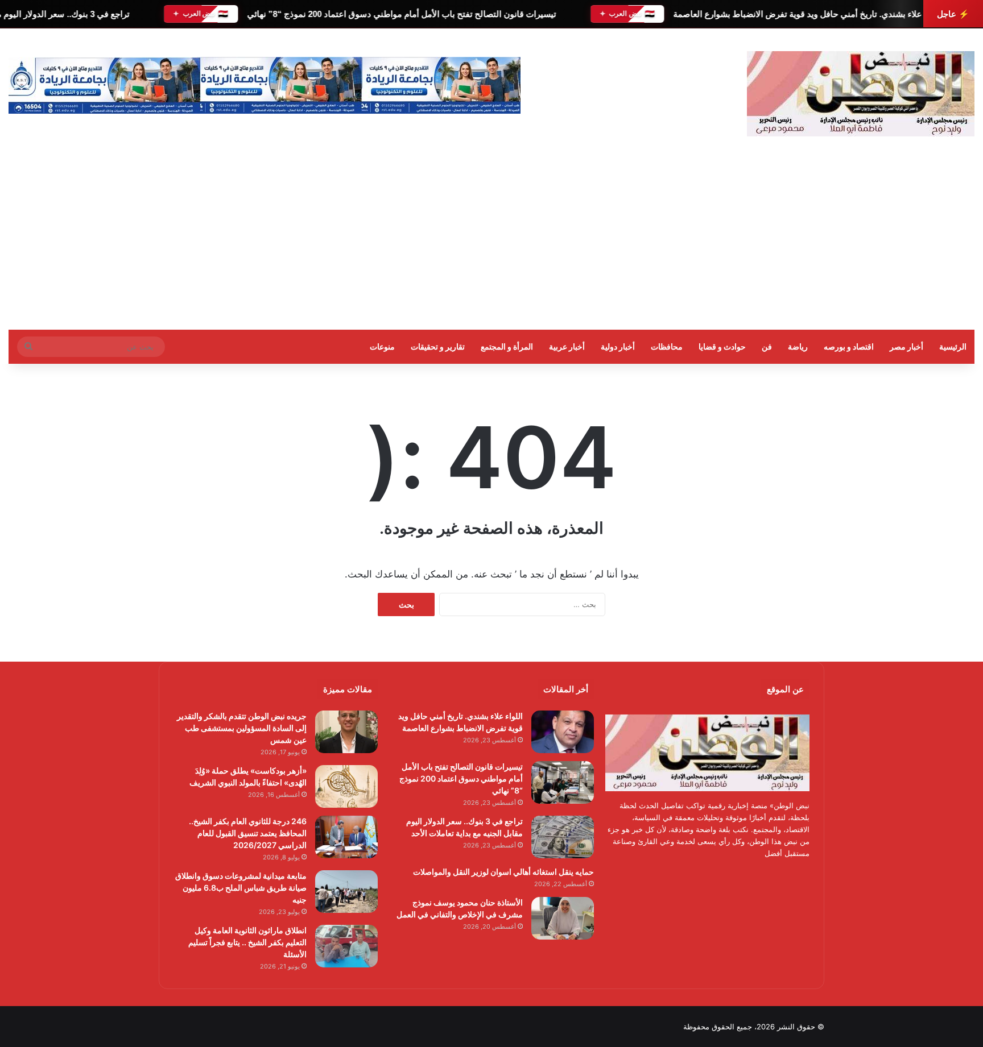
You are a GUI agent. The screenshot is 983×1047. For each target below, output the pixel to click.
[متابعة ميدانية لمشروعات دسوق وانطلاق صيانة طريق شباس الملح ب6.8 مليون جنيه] (346, 891)
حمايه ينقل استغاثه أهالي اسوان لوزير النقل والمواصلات (503, 871)
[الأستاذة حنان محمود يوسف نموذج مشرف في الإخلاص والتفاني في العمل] (562, 918)
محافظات (667, 346)
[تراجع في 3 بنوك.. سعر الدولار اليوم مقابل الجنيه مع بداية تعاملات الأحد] (562, 837)
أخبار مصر (906, 346)
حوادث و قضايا (722, 346)
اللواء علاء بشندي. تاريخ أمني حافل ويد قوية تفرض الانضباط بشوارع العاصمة (808, 14)
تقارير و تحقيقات (438, 346)
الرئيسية (953, 346)
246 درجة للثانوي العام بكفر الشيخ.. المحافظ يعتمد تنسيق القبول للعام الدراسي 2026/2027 (248, 833)
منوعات (382, 346)
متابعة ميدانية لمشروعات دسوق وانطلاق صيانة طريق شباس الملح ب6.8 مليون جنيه (241, 887)
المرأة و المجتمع (507, 346)
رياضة (798, 346)
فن (767, 346)
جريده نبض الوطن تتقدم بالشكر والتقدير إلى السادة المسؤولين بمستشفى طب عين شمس (242, 728)
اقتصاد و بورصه (849, 346)
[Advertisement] (491, 244)
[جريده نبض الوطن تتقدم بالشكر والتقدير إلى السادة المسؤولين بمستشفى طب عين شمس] (346, 732)
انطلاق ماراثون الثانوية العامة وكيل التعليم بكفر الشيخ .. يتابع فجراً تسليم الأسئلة (247, 942)
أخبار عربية (567, 346)
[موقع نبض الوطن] (860, 93)
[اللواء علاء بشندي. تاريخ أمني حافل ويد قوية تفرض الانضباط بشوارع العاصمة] (562, 732)
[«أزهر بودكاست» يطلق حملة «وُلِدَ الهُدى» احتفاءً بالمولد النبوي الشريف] (346, 786)
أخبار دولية (618, 346)
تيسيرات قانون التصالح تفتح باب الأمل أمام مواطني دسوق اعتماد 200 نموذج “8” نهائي (400, 14)
